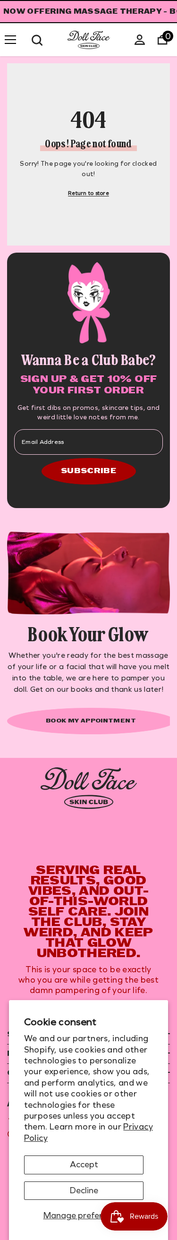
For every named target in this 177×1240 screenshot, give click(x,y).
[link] (88, 788)
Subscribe (88, 471)
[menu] (10, 39)
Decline (84, 1190)
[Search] (37, 40)
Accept (84, 1164)
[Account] (140, 39)
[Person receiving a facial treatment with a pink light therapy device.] (88, 573)
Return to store (88, 193)
